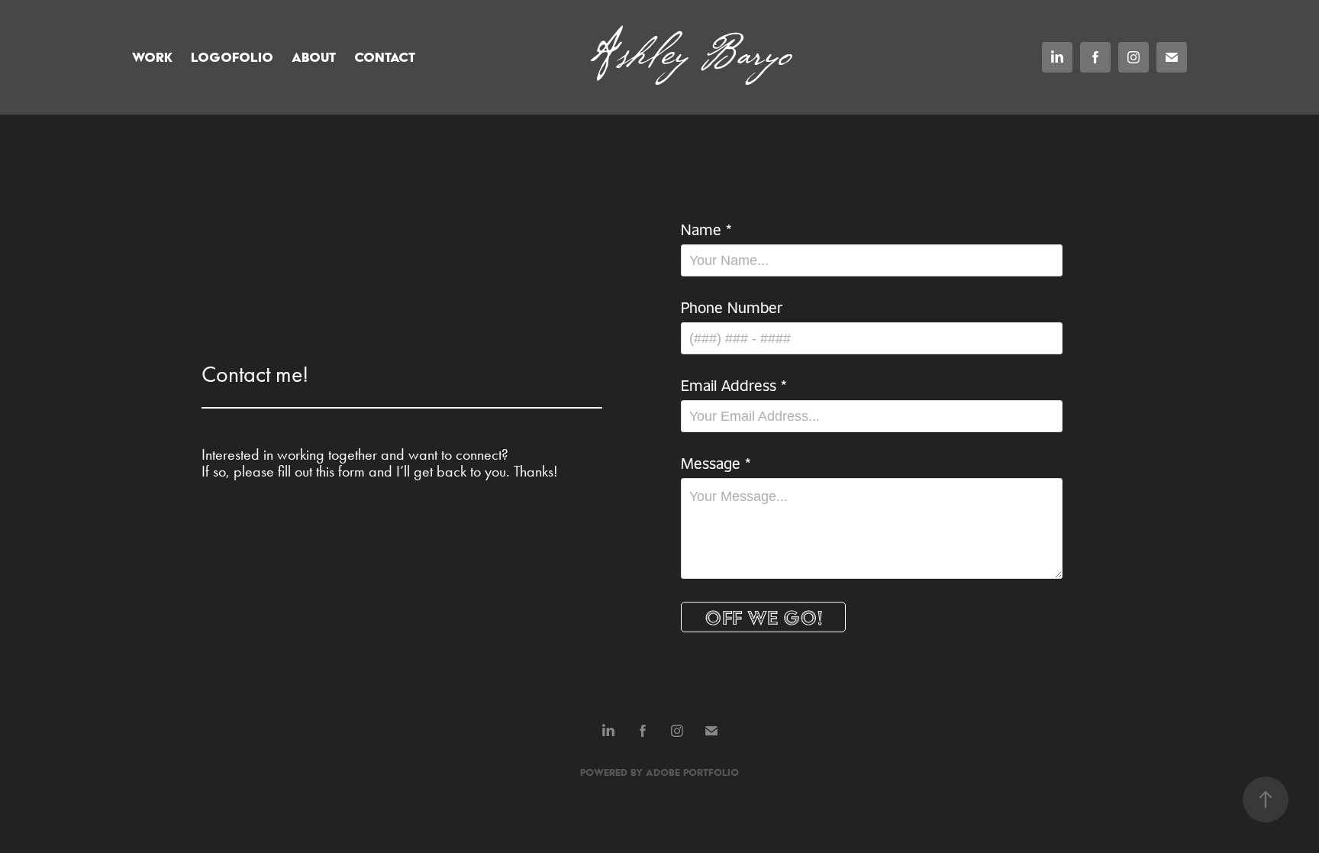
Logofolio (232, 57)
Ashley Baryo (691, 57)
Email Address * (734, 385)
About (314, 57)
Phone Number (731, 307)
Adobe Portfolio (692, 772)
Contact (384, 57)
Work (152, 57)
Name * (706, 229)
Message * (716, 462)
